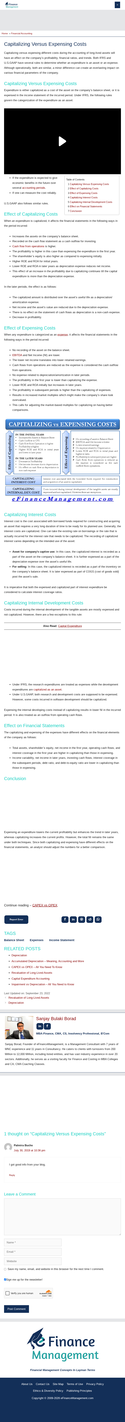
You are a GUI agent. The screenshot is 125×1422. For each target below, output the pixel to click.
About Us (27, 1384)
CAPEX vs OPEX (44, 905)
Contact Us (42, 1384)
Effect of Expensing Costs (83, 193)
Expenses (36, 940)
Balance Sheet (14, 940)
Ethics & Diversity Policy (48, 1390)
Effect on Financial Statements (86, 206)
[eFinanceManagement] (11, 4)
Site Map (58, 1384)
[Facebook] (65, 919)
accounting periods (33, 187)
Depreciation (16, 1002)
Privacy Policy (95, 1384)
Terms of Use (75, 1384)
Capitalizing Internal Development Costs (91, 202)
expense (62, 334)
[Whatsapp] (98, 919)
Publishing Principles (79, 1390)
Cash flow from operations (28, 246)
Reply (12, 1175)
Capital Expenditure (70, 626)
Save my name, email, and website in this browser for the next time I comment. (56, 1269)
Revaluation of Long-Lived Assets (28, 997)
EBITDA (17, 355)
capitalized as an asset (48, 689)
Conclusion (76, 211)
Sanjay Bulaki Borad (56, 1018)
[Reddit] (90, 919)
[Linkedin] (73, 919)
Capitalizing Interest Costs (84, 197)
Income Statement (61, 940)
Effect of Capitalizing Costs (84, 188)
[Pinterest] (81, 919)
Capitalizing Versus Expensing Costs (89, 184)
